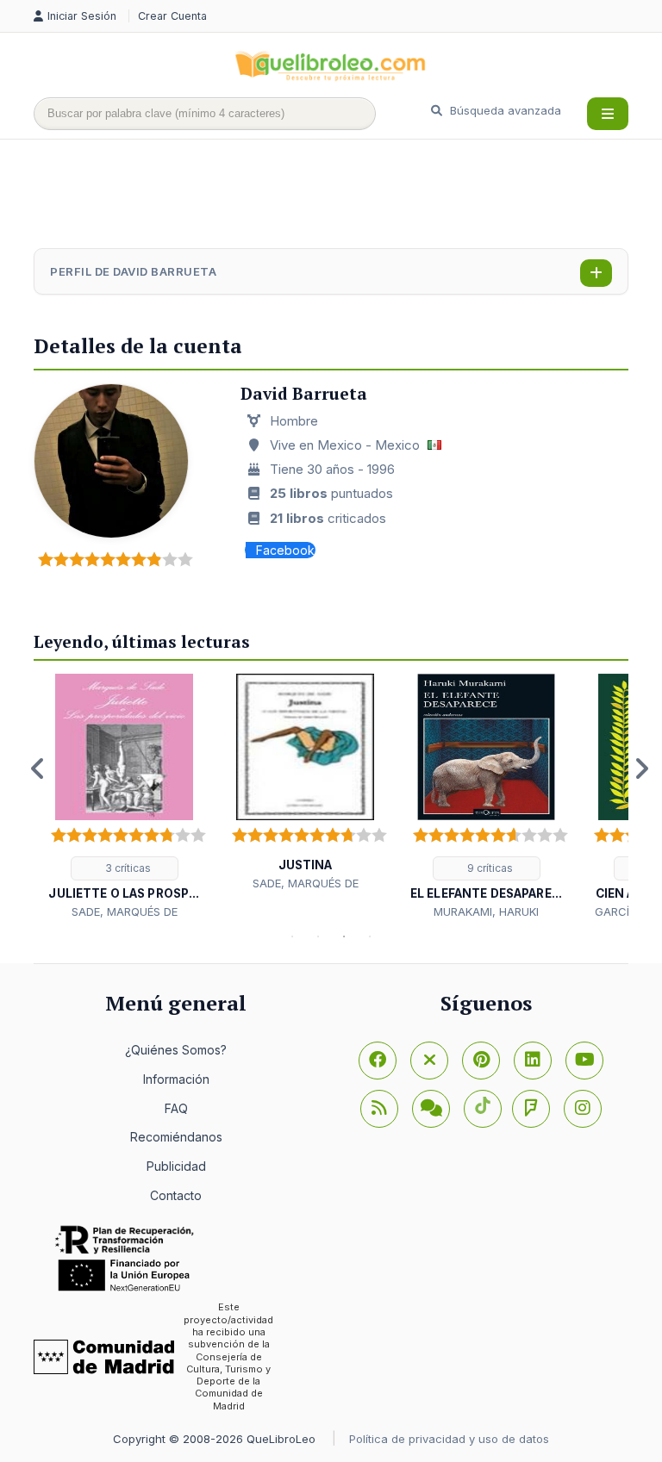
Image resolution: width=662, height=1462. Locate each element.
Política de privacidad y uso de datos (449, 1439)
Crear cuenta (172, 15)
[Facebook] (378, 1060)
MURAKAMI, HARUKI (486, 911)
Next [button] (641, 768)
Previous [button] (38, 768)
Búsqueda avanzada (504, 110)
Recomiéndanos (176, 1136)
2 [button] (318, 936)
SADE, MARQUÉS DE (125, 911)
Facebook (285, 550)
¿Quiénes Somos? (176, 1049)
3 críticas (127, 868)
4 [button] (369, 936)
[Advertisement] (347, 195)
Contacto (176, 1195)
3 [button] (344, 936)
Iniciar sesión (83, 15)
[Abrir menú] (607, 113)
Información (176, 1079)
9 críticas (489, 868)
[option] (124, 797)
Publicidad (176, 1166)
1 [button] (292, 936)
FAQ (176, 1108)
